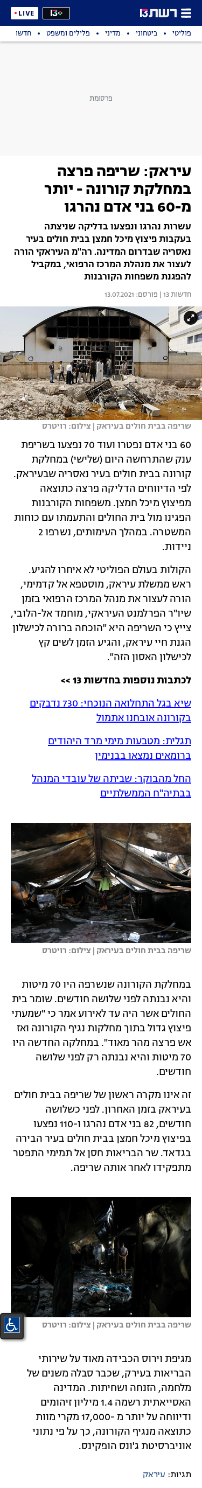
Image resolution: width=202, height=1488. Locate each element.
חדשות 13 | (174, 295)
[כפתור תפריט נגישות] (12, 1325)
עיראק (154, 1475)
